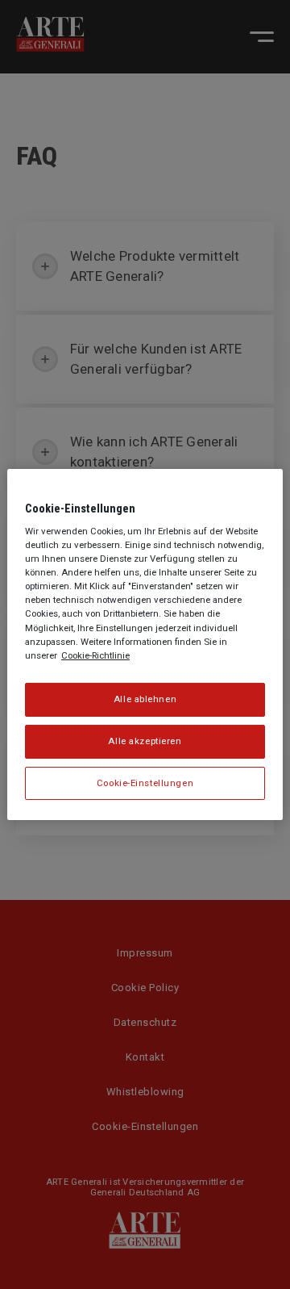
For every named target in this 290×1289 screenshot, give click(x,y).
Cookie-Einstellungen (145, 783)
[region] (145, 645)
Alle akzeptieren (144, 741)
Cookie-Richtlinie (95, 655)
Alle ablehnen (145, 699)
